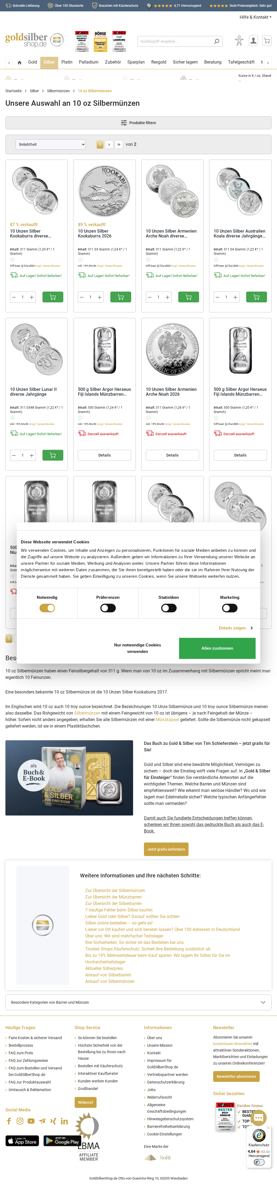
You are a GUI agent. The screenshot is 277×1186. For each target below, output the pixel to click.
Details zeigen (232, 628)
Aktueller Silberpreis (104, 968)
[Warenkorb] (267, 40)
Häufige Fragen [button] (20, 1027)
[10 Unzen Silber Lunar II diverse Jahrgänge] (36, 349)
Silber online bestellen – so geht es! (119, 923)
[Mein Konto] (253, 40)
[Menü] (268, 1129)
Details (104, 455)
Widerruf (85, 1102)
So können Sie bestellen (97, 1038)
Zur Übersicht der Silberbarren (113, 903)
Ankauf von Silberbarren (108, 974)
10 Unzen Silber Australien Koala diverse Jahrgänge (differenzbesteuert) (239, 234)
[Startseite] (19, 63)
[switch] (108, 608)
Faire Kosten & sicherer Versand (35, 1038)
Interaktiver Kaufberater (98, 1073)
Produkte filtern (142, 123)
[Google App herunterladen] (62, 1140)
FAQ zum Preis (21, 1053)
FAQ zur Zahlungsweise (28, 1060)
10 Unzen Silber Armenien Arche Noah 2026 (171, 392)
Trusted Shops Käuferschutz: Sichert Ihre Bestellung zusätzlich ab (147, 949)
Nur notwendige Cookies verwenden (137, 648)
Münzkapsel (167, 719)
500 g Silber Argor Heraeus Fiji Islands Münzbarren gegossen (104, 392)
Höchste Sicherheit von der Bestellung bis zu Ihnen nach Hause (102, 1052)
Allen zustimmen (217, 648)
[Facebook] (8, 1121)
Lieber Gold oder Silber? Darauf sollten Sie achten (132, 916)
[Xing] (53, 1121)
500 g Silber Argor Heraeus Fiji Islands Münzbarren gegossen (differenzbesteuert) (240, 392)
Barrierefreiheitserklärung (168, 1126)
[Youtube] (31, 1121)
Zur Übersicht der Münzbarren (113, 897)
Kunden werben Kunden (98, 1081)
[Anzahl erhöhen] (32, 297)
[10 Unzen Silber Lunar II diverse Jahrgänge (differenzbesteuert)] (240, 508)
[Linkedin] (64, 1121)
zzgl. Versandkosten (48, 265)
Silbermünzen (87, 713)
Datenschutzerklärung (165, 1082)
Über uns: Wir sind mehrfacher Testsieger (124, 936)
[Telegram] (42, 1121)
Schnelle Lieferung (26, 6)
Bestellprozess (21, 1045)
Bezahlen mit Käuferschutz (118, 6)
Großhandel (88, 1088)
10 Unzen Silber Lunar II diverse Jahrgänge (33, 392)
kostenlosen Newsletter (232, 1044)
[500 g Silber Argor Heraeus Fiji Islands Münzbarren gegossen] (104, 349)
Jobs (151, 1090)
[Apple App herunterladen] (22, 1140)
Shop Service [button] (87, 1027)
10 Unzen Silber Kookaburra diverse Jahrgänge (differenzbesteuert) (30, 234)
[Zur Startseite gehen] (34, 40)
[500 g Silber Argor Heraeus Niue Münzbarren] (104, 508)
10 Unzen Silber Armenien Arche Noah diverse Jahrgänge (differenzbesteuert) (171, 234)
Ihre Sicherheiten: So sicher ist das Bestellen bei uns (134, 942)
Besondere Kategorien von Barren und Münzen (50, 1002)
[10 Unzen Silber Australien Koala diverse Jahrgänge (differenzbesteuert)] (240, 191)
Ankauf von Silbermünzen (109, 981)
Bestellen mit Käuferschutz (100, 1066)
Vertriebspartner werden (167, 1074)
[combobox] (173, 41)
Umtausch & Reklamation (30, 1090)
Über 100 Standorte (69, 6)
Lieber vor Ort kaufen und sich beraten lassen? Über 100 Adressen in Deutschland (162, 929)
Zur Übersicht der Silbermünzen (115, 890)
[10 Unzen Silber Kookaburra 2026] (104, 191)
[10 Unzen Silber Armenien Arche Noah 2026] (172, 349)
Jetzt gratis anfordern (166, 849)
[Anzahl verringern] (14, 297)
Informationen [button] (158, 1027)
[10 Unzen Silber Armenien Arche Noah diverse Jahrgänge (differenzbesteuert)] (172, 191)
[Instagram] (20, 1121)
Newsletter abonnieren (236, 1076)
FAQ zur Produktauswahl (30, 1082)
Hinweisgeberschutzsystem (170, 1119)
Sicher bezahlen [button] (229, 1093)
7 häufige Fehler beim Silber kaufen (119, 910)
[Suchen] (216, 41)
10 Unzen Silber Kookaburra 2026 (94, 234)
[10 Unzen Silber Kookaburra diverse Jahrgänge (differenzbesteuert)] (36, 191)
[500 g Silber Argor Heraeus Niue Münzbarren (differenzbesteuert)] (36, 508)
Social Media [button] (18, 1109)
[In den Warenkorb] (52, 297)
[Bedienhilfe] (239, 40)
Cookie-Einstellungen (164, 1134)
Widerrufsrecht (159, 1097)
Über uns (154, 1038)
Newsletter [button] (223, 1027)
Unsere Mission (160, 1045)
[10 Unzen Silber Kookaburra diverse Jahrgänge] (172, 508)
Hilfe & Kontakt (254, 17)
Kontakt (154, 1053)
